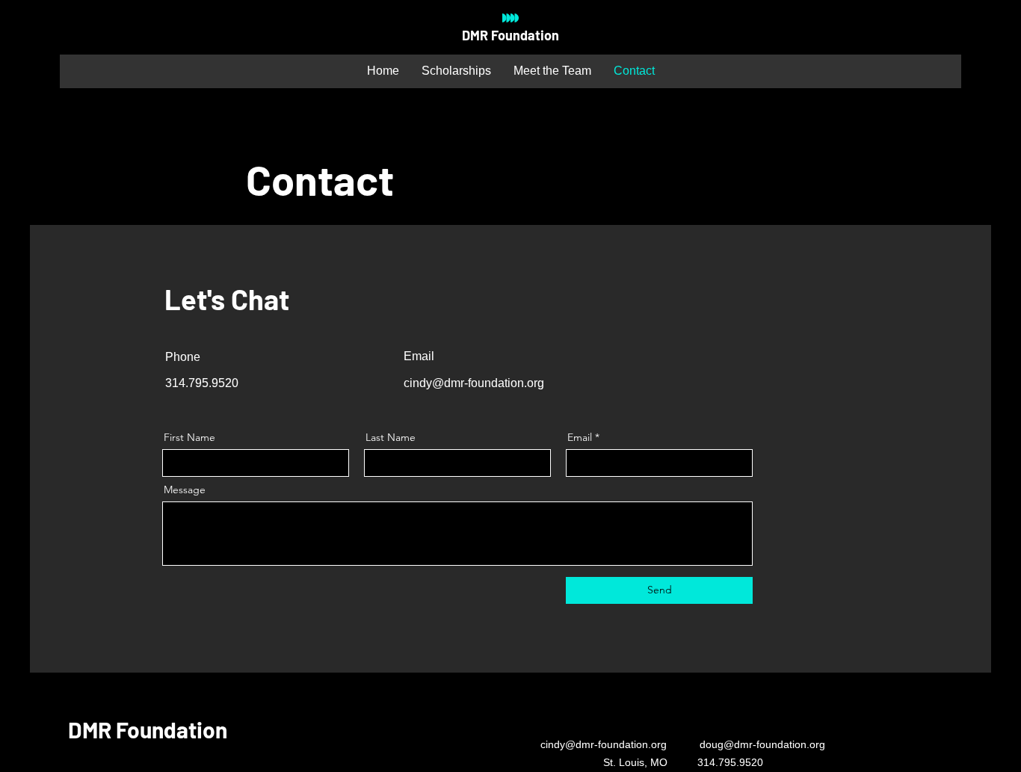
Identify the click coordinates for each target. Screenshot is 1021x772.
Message (185, 489)
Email (579, 437)
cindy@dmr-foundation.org (474, 383)
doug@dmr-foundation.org (762, 744)
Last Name (390, 437)
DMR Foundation (510, 35)
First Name (189, 437)
